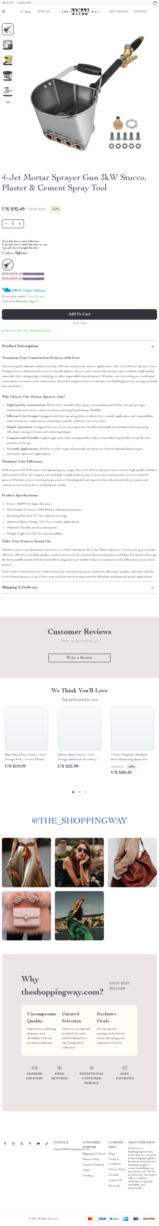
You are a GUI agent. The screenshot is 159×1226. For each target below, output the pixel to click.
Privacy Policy (117, 1169)
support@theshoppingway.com (72, 1149)
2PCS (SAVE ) (12, 274)
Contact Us (24, 3)
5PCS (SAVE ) (12, 278)
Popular (43, 12)
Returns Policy (91, 1159)
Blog (111, 1154)
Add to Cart (79, 314)
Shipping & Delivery (94, 1154)
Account (113, 1175)
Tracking (88, 1175)
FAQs (86, 1170)
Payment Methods (93, 1165)
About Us (8, 3)
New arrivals (119, 12)
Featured (140, 12)
